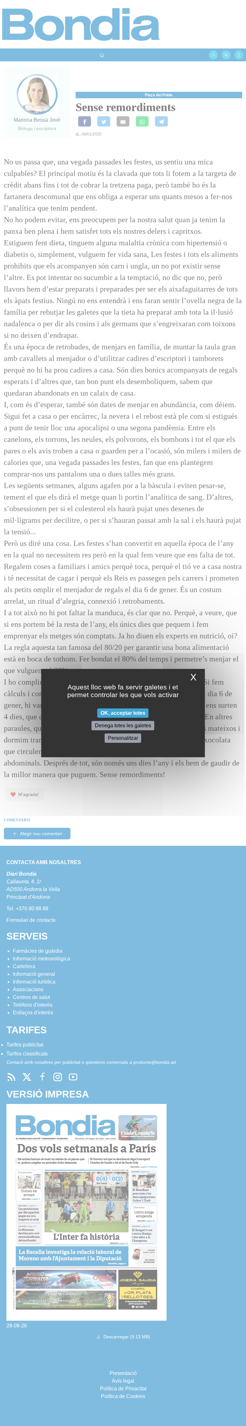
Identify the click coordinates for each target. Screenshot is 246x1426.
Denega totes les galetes (123, 725)
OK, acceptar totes (123, 713)
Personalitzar (123, 738)
